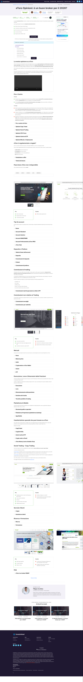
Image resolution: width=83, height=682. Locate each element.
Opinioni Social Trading (20, 51)
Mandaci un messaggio (51, 638)
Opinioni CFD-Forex (20, 53)
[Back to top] (67, 679)
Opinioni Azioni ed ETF (20, 55)
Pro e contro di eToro (20, 48)
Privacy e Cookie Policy (29, 670)
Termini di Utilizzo (35, 670)
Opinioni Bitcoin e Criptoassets (22, 56)
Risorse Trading (46, 1)
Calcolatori (73, 1)
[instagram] (20, 645)
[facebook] (16, 645)
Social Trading (16, 451)
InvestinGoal (14, 4)
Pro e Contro (17, 46)
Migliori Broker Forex (60, 1)
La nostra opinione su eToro (19, 45)
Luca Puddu (44, 12)
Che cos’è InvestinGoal (67, 4)
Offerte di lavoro (39, 638)
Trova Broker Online (53, 1)
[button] (77, 1)
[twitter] (14, 645)
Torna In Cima (34, 577)
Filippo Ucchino (36, 12)
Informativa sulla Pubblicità (30, 662)
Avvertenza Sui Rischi (40, 670)
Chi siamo (14, 638)
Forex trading (19, 4)
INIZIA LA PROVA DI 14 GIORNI (62, 35)
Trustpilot (41, 647)
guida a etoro (32, 459)
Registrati (49, 641)
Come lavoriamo (27, 638)
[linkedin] (18, 645)
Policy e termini (60, 4)
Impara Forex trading (67, 1)
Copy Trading (16, 454)
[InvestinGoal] (8, 1)
